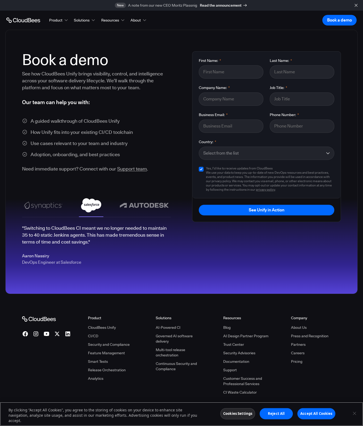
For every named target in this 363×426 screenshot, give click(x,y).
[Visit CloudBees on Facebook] (25, 334)
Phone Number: (284, 115)
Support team (132, 169)
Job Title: (278, 88)
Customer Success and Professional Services (242, 381)
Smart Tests (98, 361)
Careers (298, 353)
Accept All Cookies (316, 413)
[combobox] (263, 153)
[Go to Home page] (23, 20)
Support (230, 370)
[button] (59, 20)
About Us (299, 327)
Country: (207, 142)
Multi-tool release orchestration (170, 352)
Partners (298, 344)
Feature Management (106, 353)
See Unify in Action (266, 209)
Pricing (296, 361)
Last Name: (281, 60)
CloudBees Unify (102, 327)
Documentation (236, 361)
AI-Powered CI (168, 327)
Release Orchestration (107, 370)
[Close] (354, 413)
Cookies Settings (237, 413)
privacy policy (265, 189)
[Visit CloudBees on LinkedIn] (68, 334)
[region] (181, 414)
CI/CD (93, 336)
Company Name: (214, 88)
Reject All (276, 413)
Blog (227, 327)
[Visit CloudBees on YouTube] (46, 334)
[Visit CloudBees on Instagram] (36, 334)
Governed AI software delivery (174, 338)
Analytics (95, 378)
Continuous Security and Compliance (176, 366)
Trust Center (233, 344)
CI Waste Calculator (240, 392)
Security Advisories (239, 353)
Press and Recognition (309, 336)
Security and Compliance (109, 344)
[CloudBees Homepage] (39, 318)
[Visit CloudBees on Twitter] (57, 334)
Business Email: (213, 115)
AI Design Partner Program (245, 336)
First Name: (210, 60)
